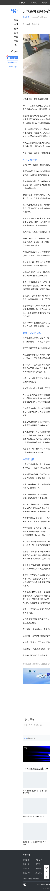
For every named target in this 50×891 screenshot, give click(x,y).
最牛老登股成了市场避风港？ (33, 816)
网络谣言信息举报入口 (31, 878)
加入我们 (38, 873)
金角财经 (26, 17)
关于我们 (38, 864)
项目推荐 (26, 864)
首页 (16, 19)
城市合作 (26, 860)
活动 (16, 45)
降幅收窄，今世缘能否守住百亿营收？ (34, 843)
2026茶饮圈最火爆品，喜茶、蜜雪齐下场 (35, 792)
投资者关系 (27, 873)
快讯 (16, 24)
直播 (16, 32)
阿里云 (43, 885)
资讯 (16, 28)
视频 (16, 36)
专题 (16, 40)
